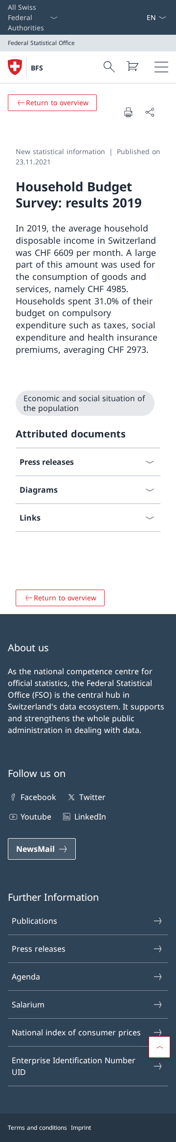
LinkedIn (90, 816)
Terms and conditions (37, 1127)
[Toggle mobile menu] (161, 67)
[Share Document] (149, 112)
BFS (37, 67)
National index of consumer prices (76, 1032)
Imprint (81, 1127)
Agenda (26, 976)
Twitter (92, 797)
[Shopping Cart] (132, 66)
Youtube (36, 816)
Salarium (28, 1004)
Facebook (38, 797)
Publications (34, 920)
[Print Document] (128, 112)
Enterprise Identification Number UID (73, 1066)
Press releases (39, 948)
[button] (159, 1047)
